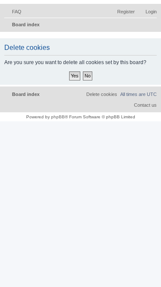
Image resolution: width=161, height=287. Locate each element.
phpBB (58, 116)
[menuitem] (12, 11)
